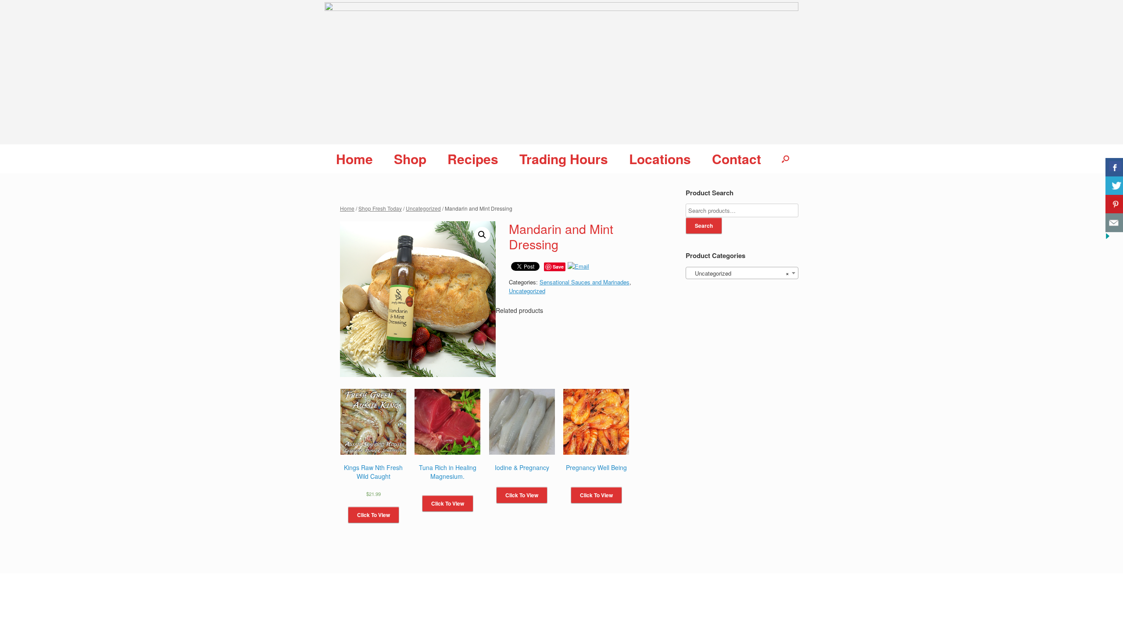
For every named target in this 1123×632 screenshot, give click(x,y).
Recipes (472, 158)
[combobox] (742, 273)
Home (354, 158)
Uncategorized (423, 208)
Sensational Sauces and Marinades (584, 282)
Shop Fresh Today (380, 208)
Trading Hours (563, 158)
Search (704, 226)
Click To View (373, 515)
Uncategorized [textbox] (739, 273)
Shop (410, 158)
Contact (736, 158)
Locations (660, 158)
